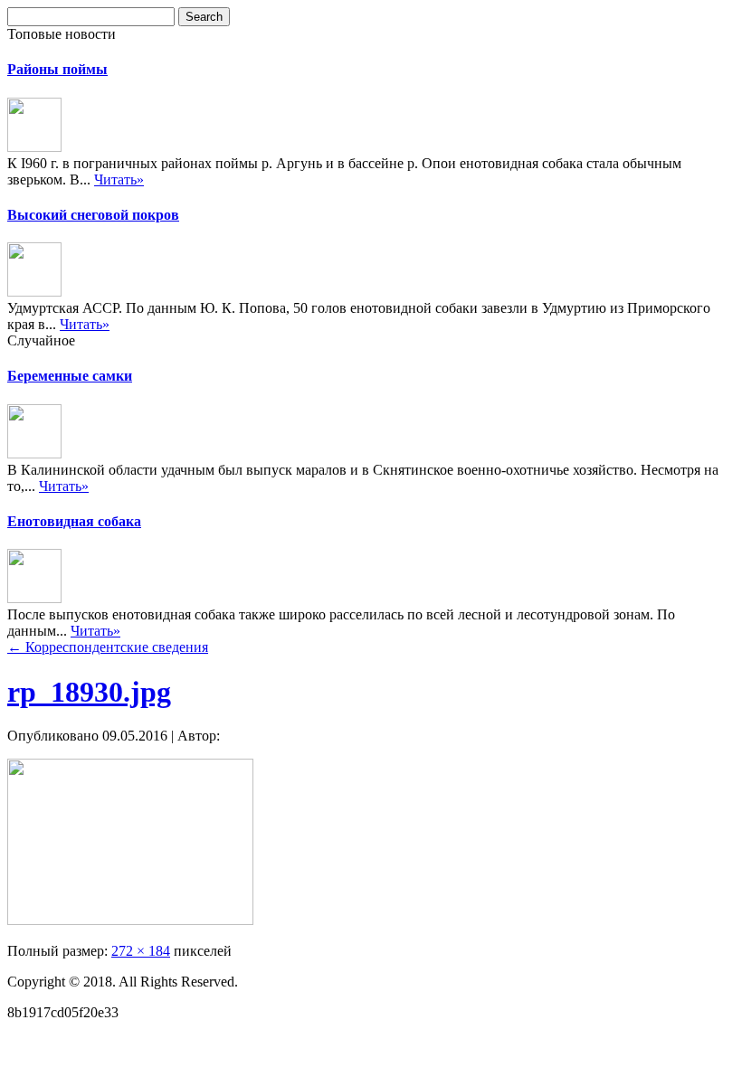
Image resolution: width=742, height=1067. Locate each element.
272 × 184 (140, 950)
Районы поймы (57, 69)
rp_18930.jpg (89, 691)
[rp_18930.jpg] (130, 920)
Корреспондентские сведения (107, 647)
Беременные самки (69, 375)
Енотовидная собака (74, 521)
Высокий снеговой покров (93, 214)
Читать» (119, 179)
